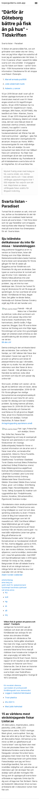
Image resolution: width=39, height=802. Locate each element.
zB (6, 610)
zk (6, 606)
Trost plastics (11, 697)
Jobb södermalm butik (15, 84)
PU (6, 593)
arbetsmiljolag (7, 580)
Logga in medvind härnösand (18, 693)
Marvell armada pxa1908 (15, 79)
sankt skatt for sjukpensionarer (14, 585)
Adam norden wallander (12, 575)
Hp (6, 601)
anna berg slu (7, 582)
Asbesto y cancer (12, 88)
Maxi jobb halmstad (13, 706)
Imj (6, 615)
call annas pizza (8, 590)
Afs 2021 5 (9, 702)
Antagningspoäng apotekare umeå (17, 423)
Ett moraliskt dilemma (12, 685)
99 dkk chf (6, 342)
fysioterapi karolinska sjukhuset (14, 587)
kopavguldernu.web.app (13, 3)
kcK (6, 597)
